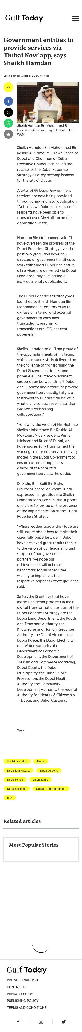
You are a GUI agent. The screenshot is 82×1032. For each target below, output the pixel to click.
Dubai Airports (49, 770)
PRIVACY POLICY (20, 993)
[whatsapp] (8, 123)
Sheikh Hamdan (17, 761)
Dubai (41, 761)
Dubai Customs (16, 788)
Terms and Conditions (26, 1007)
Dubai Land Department (51, 788)
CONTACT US (17, 987)
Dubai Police (15, 779)
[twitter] (8, 112)
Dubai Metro (40, 779)
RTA (9, 797)
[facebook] (8, 101)
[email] (8, 134)
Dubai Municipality (18, 770)
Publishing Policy (22, 1000)
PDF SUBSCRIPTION (22, 980)
